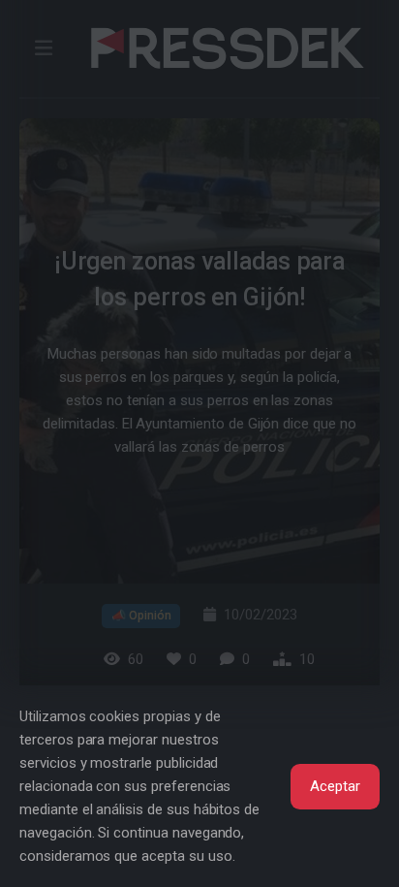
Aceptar (335, 786)
